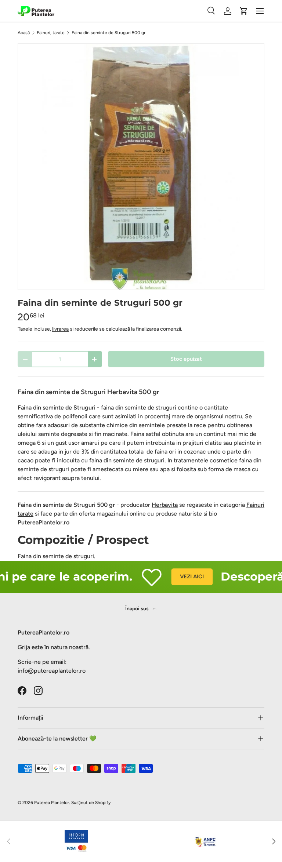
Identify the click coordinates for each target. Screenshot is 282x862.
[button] (244, 11)
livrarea (60, 329)
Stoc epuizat (186, 359)
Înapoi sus (137, 608)
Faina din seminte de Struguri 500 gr (108, 32)
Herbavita (165, 504)
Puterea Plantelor (51, 802)
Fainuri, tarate (51, 32)
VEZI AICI (185, 576)
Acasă (24, 32)
